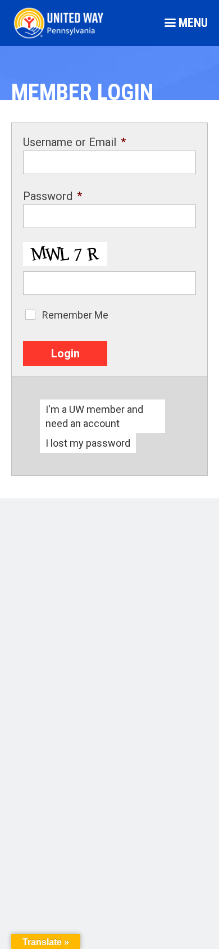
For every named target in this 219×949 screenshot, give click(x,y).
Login (65, 353)
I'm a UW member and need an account (94, 416)
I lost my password (87, 443)
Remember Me (75, 315)
